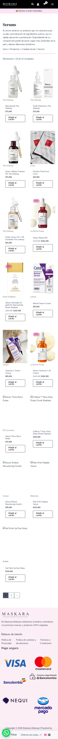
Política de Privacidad (6, 641)
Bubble (5, 561)
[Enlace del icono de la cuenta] (38, 4)
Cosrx (32, 166)
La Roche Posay (37, 231)
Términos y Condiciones (46, 641)
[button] (32, 4)
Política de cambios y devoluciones (26, 641)
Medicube (34, 496)
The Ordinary (8, 100)
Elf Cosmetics (8, 430)
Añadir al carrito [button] (12, 118)
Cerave (33, 297)
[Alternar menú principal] (52, 4)
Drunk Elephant (9, 297)
